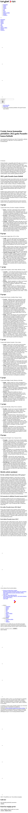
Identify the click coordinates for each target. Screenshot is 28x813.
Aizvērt (2, 803)
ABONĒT (15, 628)
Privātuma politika (9, 619)
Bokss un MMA (6, 12)
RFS (4, 10)
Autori (7, 620)
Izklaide (4, 14)
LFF (4, 9)
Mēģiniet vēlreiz (8, 810)
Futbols (4, 5)
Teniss (4, 11)
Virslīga (4, 8)
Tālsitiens (8, 621)
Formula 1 (5, 15)
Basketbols (5, 4)
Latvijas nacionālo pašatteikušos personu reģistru (15, 708)
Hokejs (4, 7)
